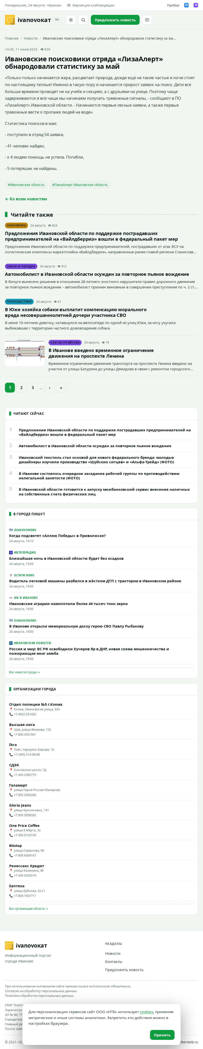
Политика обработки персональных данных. (39, 995)
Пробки (173, 5)
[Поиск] (83, 20)
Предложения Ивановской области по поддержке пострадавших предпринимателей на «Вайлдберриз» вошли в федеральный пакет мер (91, 236)
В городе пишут (29, 514)
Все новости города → (24, 672)
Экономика (16, 225)
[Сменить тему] (71, 20)
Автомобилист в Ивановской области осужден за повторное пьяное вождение (97, 274)
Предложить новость (124, 969)
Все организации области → (28, 908)
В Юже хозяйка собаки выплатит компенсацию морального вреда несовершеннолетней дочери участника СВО (75, 312)
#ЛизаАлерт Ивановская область (80, 184)
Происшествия (19, 301)
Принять (162, 1034)
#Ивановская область (26, 184)
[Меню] (147, 20)
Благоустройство (65, 342)
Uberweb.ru (188, 1042)
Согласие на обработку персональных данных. (41, 991)
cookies (146, 1011)
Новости (31, 38)
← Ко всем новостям (26, 199)
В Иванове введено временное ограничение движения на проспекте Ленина (101, 353)
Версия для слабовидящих (93, 5)
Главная (12, 38)
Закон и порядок (21, 266)
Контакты (113, 961)
